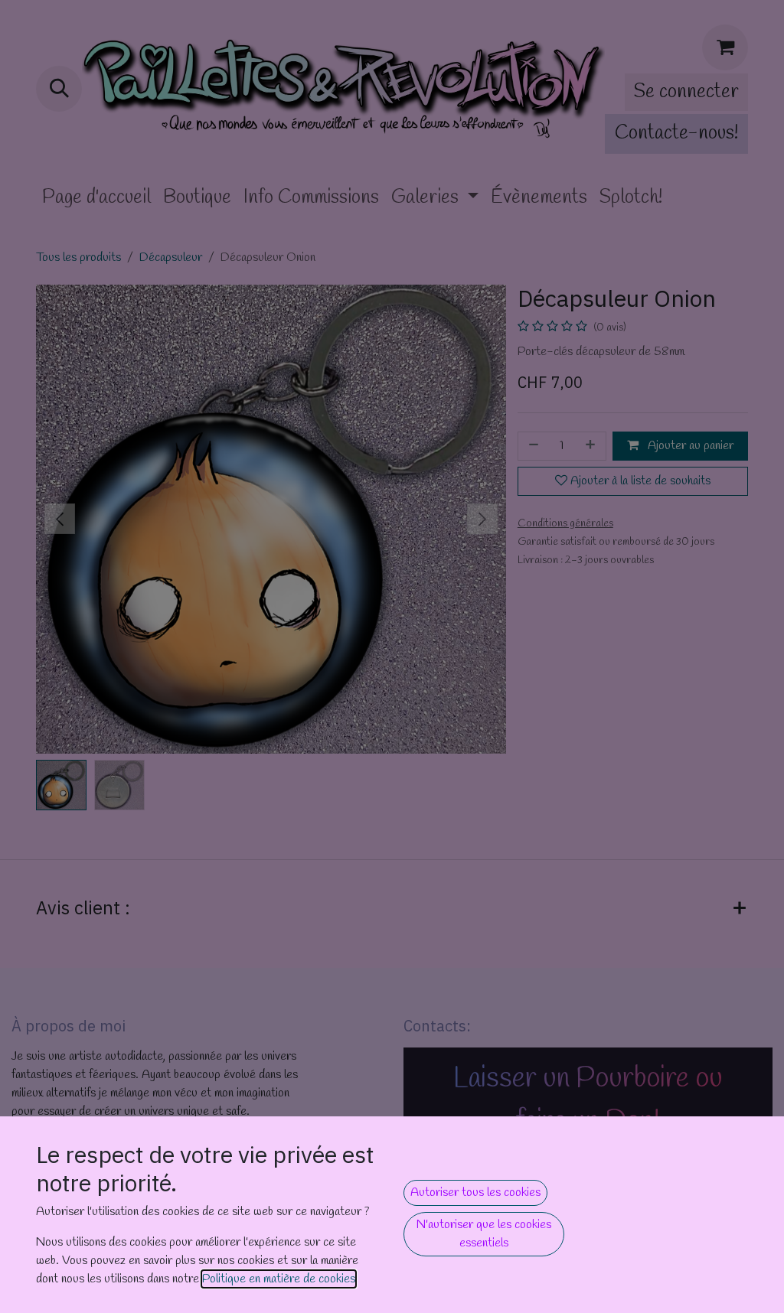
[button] (475, 1193)
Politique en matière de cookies (278, 1279)
